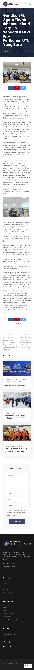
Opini (8, 413)
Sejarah (5, 590)
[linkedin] (6, 665)
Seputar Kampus (11, 381)
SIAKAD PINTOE (8, 617)
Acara (5, 608)
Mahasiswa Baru (8, 614)
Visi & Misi (6, 587)
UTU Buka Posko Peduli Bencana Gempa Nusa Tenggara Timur (16, 384)
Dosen (5, 611)
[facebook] (3, 665)
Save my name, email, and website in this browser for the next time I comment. (16, 512)
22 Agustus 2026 (10, 379)
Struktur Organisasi (9, 593)
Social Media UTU (9, 635)
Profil (5, 584)
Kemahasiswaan (11, 446)
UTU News (8, 49)
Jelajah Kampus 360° (10, 620)
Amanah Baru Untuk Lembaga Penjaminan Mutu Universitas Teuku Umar (15, 417)
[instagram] (9, 665)
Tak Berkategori (21, 49)
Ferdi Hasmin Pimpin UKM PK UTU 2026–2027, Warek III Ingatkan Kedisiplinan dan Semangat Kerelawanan (16, 451)
